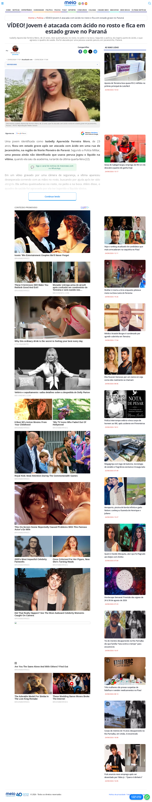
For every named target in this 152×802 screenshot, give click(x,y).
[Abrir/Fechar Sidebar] (2, 3)
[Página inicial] (70, 3)
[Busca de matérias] (149, 4)
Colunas (92, 10)
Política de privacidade (117, 794)
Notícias (16, 10)
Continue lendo (52, 196)
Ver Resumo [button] (52, 64)
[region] (125, 114)
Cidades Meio (103, 10)
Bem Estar (114, 10)
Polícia (57, 10)
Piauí (64, 10)
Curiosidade (39, 10)
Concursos (82, 10)
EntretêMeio (26, 10)
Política (49, 10)
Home (8, 10)
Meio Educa (125, 10)
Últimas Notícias (139, 10)
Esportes (72, 10)
